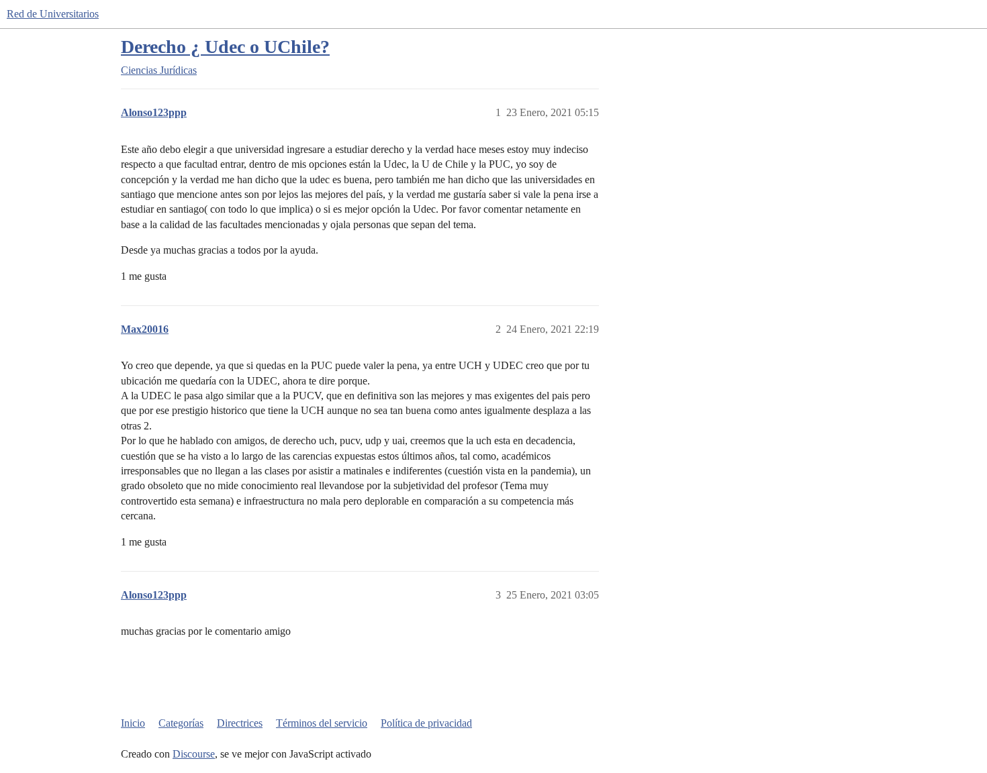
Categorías (180, 723)
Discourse (194, 754)
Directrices (240, 723)
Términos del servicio (321, 723)
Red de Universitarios (53, 13)
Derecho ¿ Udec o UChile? (225, 46)
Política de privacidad (426, 723)
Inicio (133, 723)
